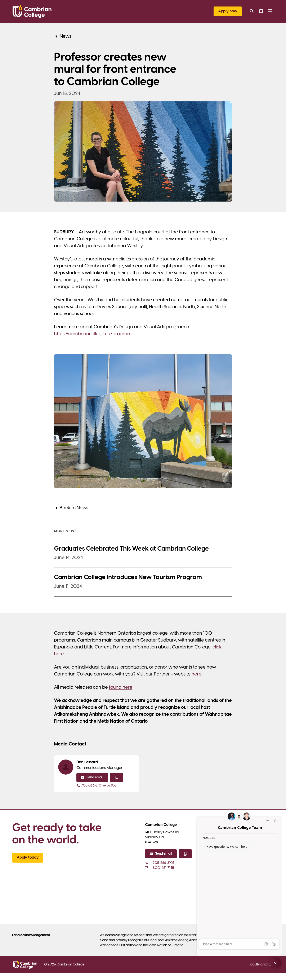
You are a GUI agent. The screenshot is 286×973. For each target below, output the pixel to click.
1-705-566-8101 (162, 863)
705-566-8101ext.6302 (99, 785)
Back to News (74, 508)
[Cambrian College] (32, 11)
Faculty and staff (261, 964)
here (196, 674)
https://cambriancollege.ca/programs (93, 333)
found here (120, 687)
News (65, 36)
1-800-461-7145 (159, 868)
